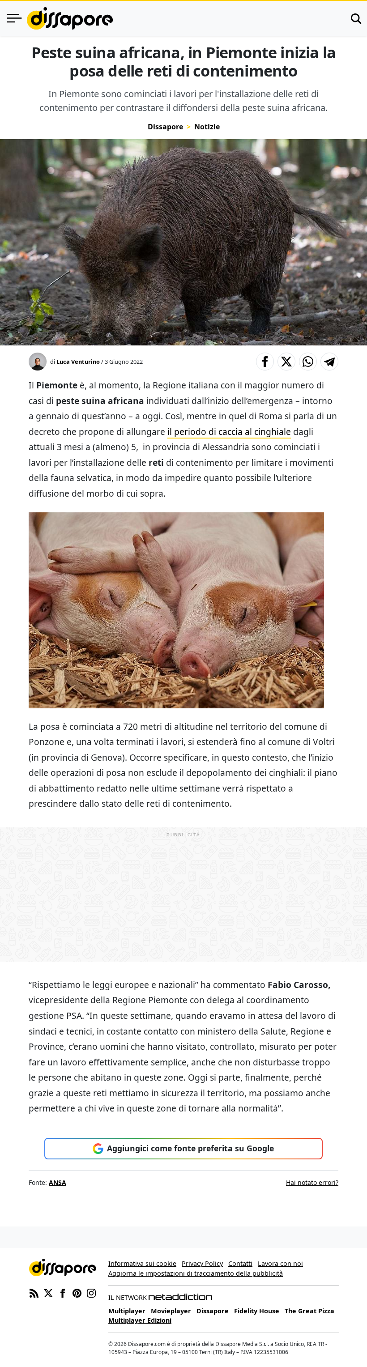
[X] (48, 1292)
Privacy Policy (202, 1263)
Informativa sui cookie (142, 1263)
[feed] (34, 1292)
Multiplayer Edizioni (139, 1320)
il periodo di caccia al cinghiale (229, 432)
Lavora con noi (280, 1263)
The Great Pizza (309, 1311)
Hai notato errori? (312, 1182)
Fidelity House (256, 1311)
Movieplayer (171, 1311)
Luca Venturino (78, 362)
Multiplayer (126, 1311)
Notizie (207, 127)
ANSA (57, 1182)
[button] (265, 361)
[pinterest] (77, 1292)
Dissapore (165, 127)
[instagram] (91, 1292)
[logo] (70, 18)
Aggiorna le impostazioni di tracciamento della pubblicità (195, 1273)
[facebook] (62, 1292)
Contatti (240, 1263)
